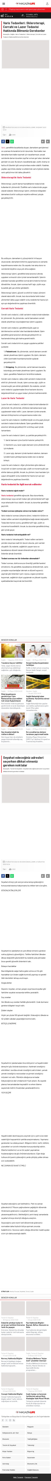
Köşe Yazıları (7, 1451)
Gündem (29, 691)
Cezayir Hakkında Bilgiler (12, 1394)
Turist (28, 1291)
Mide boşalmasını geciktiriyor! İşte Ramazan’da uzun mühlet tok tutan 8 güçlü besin (11, 697)
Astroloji (5, 1464)
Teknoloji (30, 1445)
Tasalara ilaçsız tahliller (11, 663)
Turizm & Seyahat (16, 769)
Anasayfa (6, 34)
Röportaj (30, 1451)
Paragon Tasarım (31, 1477)
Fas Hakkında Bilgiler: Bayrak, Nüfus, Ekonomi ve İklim (37, 1325)
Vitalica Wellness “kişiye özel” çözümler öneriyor (36, 1359)
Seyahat (22, 1291)
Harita (12, 1291)
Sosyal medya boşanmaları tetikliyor (37, 664)
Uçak (32, 1291)
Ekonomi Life (32, 1464)
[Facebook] (2, 1420)
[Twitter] (6, 1420)
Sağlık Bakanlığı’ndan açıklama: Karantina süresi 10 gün (37, 698)
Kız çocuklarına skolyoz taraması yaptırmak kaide (37, 733)
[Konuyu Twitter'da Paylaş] (7, 141)
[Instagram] (10, 1420)
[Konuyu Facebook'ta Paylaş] (3, 141)
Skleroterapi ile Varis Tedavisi (16, 177)
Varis (3, 147)
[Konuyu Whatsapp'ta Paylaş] (12, 141)
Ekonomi (5, 1439)
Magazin (30, 1427)
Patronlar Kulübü (8, 1470)
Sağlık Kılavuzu (33, 1470)
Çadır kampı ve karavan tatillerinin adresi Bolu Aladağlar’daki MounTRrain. (38, 1396)
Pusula (16, 1291)
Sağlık (12, 34)
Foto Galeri (6, 1457)
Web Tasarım (18, 1477)
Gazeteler (31, 1457)
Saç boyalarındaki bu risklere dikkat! (10, 733)
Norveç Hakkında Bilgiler (11, 1358)
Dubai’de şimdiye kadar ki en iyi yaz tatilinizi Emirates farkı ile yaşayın (13, 1325)
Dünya (29, 1433)
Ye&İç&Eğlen (32, 1439)
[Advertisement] (25, 96)
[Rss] (13, 1420)
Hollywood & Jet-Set (10, 1433)
